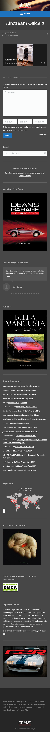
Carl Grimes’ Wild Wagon (24, 447)
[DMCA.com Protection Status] (10, 591)
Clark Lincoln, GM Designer (26, 390)
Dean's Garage (25, 176)
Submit (7, 135)
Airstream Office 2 (12, 35)
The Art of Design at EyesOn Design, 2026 (30, 419)
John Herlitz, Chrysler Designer (28, 386)
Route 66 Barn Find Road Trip (29, 411)
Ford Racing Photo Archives (26, 407)
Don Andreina (8, 386)
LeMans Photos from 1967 (26, 435)
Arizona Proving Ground (17, 402)
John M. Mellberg (9, 431)
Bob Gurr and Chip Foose (26, 394)
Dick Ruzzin (7, 419)
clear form (43, 134)
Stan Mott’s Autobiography (26, 470)
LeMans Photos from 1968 (27, 427)
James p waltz (8, 470)
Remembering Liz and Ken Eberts (26, 415)
